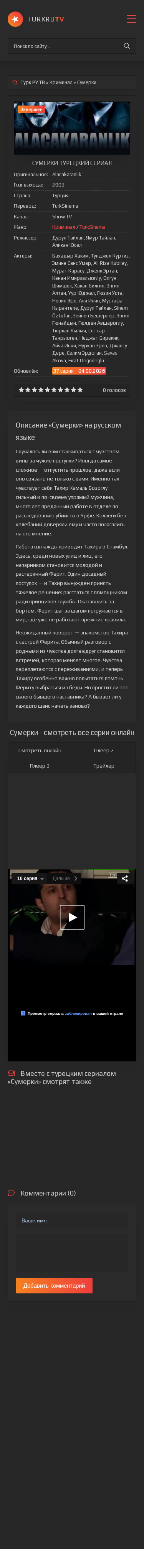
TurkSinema (92, 227)
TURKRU (45, 19)
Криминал (63, 227)
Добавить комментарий (54, 1285)
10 (80, 389)
